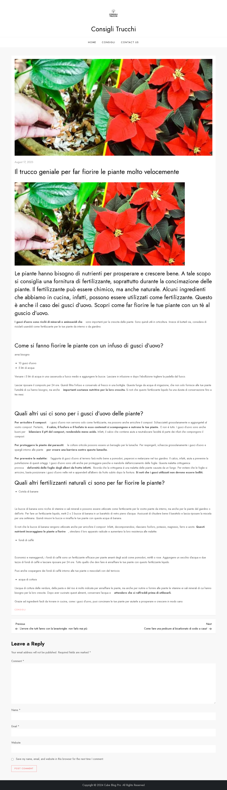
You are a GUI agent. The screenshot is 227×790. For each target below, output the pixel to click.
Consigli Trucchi (113, 29)
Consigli (108, 42)
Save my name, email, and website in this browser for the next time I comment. (60, 759)
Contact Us (130, 42)
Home (92, 42)
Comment (17, 661)
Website (16, 743)
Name (15, 710)
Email (15, 726)
